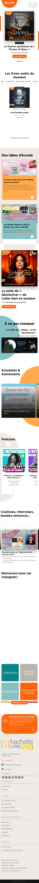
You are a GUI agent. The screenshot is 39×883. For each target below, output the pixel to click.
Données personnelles (10, 860)
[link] (10, 672)
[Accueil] (9, 4)
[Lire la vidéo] (19, 539)
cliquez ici (21, 724)
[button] (17, 61)
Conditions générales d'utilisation (14, 868)
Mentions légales (8, 865)
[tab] (10, 81)
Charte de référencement (11, 871)
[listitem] (3, 777)
